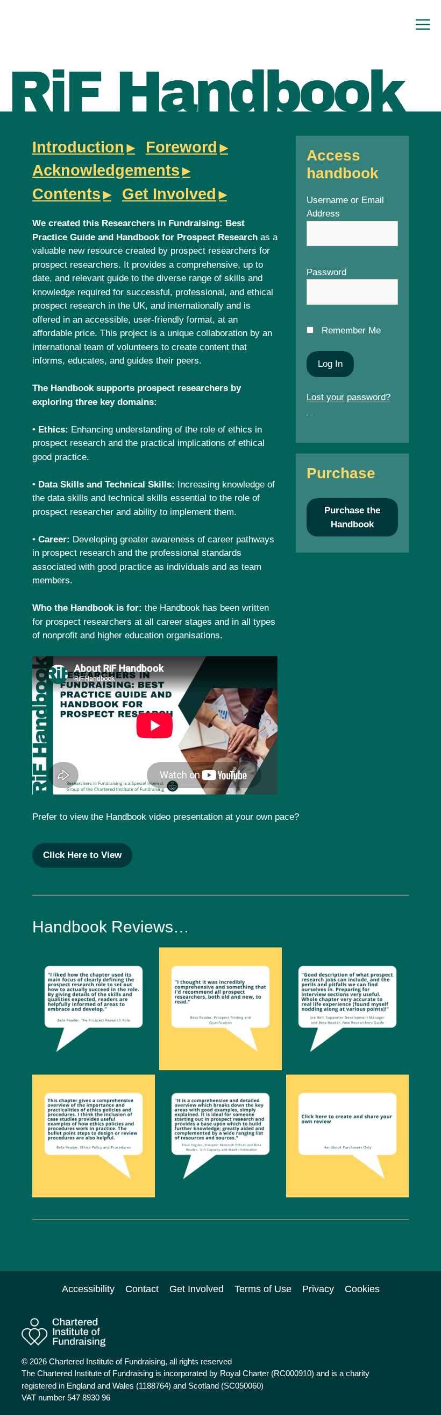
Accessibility (88, 1289)
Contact (142, 1289)
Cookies (362, 1289)
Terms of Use (262, 1289)
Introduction (78, 147)
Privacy (318, 1289)
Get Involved (169, 194)
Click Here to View (82, 855)
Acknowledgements (106, 170)
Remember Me (350, 330)
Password (326, 272)
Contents (66, 194)
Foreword (181, 147)
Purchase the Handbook (352, 517)
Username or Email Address (345, 207)
